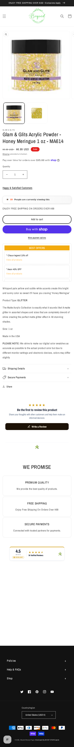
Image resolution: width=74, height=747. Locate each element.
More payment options (37, 237)
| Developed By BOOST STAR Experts (47, 740)
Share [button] (9, 386)
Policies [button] (11, 661)
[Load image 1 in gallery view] (14, 113)
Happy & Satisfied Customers (17, 188)
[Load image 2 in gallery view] (36, 113)
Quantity (6, 166)
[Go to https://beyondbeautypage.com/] (37, 16)
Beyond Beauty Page (27, 740)
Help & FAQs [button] (14, 669)
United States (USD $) (35, 714)
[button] (4, 16)
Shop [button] (9, 678)
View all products (14, 259)
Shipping (6, 154)
